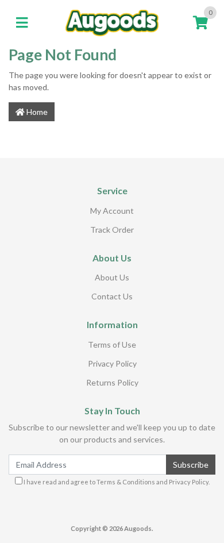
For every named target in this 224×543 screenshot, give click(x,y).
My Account (112, 210)
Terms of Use (112, 344)
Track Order (112, 229)
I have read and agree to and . (116, 482)
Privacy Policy (112, 363)
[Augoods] (112, 22)
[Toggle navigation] (22, 23)
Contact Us (112, 296)
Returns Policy (112, 382)
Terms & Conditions (125, 482)
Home (36, 112)
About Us (112, 277)
